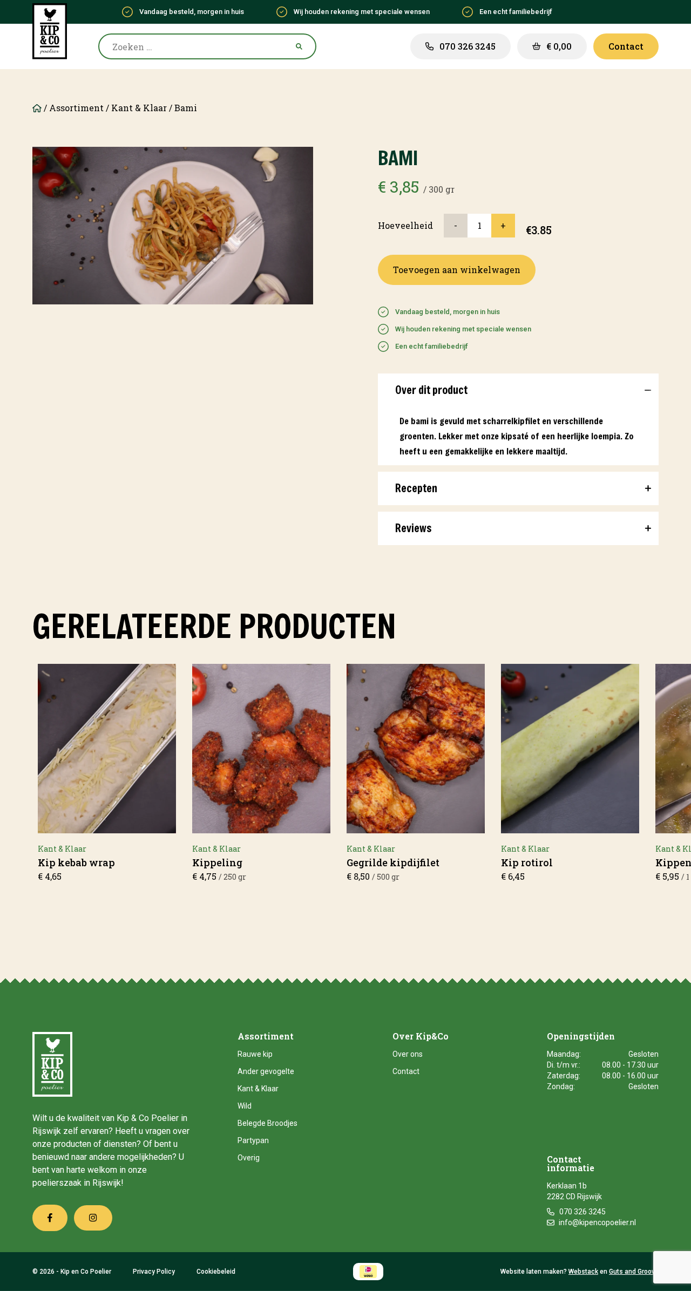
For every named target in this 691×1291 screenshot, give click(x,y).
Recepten (416, 488)
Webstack (583, 1271)
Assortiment (76, 107)
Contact (405, 1071)
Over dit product (431, 390)
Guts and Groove (634, 1271)
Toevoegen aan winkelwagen (456, 269)
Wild (245, 1106)
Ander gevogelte (266, 1071)
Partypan (253, 1140)
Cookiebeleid (216, 1271)
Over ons (407, 1054)
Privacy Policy (154, 1271)
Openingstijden (581, 1037)
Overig (249, 1157)
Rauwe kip (255, 1054)
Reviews (413, 528)
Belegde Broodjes (267, 1123)
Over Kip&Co (420, 1037)
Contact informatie (570, 1164)
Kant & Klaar (139, 107)
